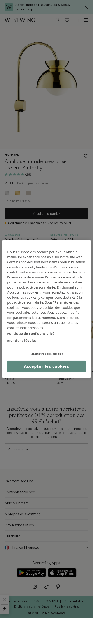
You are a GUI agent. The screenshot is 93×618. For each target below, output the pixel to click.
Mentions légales (21, 340)
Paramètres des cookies (46, 353)
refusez (21, 322)
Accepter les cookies (46, 366)
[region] (46, 309)
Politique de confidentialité (30, 333)
